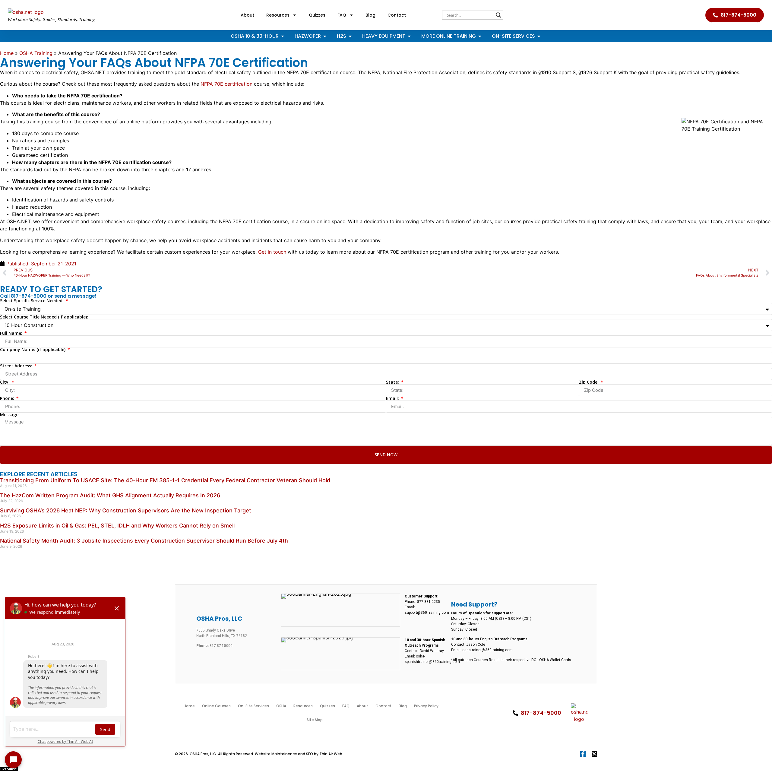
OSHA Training (35, 53)
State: (393, 382)
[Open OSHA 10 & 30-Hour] (282, 36)
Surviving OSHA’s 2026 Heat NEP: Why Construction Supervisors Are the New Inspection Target (125, 510)
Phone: (7, 398)
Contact (397, 15)
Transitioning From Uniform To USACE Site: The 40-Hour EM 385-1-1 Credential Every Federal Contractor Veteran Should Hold (165, 480)
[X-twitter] (594, 754)
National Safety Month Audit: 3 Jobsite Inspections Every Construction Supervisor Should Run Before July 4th (144, 540)
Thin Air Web (330, 753)
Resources (278, 15)
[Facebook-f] (583, 754)
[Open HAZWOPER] (324, 36)
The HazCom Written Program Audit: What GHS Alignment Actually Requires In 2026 (110, 495)
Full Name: (12, 333)
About (247, 15)
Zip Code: (589, 382)
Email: (393, 398)
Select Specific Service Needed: (32, 301)
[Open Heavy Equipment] (409, 36)
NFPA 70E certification (226, 84)
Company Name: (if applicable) (33, 349)
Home (7, 53)
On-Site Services (253, 705)
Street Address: (16, 366)
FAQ (341, 15)
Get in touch (272, 252)
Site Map (315, 719)
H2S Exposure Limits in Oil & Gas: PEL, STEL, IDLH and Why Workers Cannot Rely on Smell (117, 525)
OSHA (281, 705)
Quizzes (317, 15)
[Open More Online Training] (479, 36)
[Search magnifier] (498, 15)
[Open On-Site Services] (538, 36)
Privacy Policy (426, 705)
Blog (370, 15)
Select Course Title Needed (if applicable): (44, 317)
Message (9, 415)
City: (5, 382)
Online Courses (216, 705)
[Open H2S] (350, 36)
